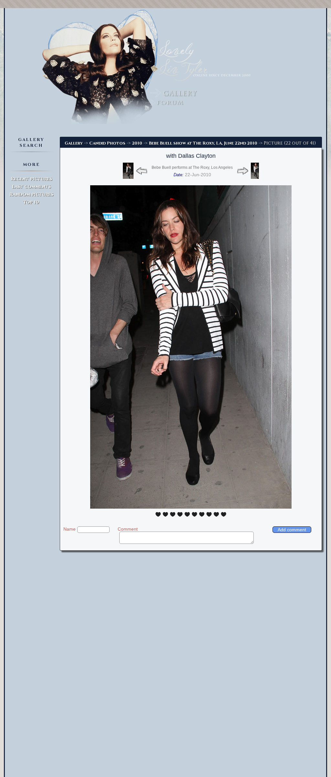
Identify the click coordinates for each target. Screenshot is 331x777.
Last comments (31, 187)
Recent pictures (31, 179)
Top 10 (31, 202)
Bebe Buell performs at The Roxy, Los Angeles (192, 167)
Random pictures (31, 194)
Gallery (74, 143)
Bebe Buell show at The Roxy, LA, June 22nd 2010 (203, 143)
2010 (137, 143)
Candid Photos (107, 143)
